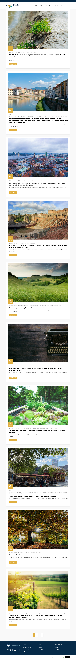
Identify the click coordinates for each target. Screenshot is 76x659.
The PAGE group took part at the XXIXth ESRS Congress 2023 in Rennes (32, 496)
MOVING (28, 552)
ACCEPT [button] (67, 657)
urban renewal (49, 428)
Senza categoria (35, 180)
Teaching (57, 649)
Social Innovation (43, 180)
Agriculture (21, 52)
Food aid (21, 428)
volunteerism (56, 428)
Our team (50, 5)
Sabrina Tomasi (13, 52)
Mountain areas (22, 552)
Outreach (57, 651)
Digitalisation (22, 365)
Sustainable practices (40, 428)
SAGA (37, 52)
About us (34, 5)
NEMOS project (39, 613)
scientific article (41, 365)
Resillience (41, 492)
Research (57, 647)
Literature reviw (28, 365)
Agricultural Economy (15, 116)
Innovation (36, 492)
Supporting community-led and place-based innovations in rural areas (32, 308)
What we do (43, 5)
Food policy (24, 492)
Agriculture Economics (24, 243)
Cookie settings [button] (61, 657)
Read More (13, 64)
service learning (59, 613)
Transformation (24, 493)
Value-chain (38, 552)
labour (31, 428)
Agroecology (27, 52)
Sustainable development (43, 116)
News (66, 5)
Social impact (50, 305)
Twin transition (64, 116)
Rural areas (21, 180)
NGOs (34, 428)
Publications (58, 5)
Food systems (31, 492)
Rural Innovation (28, 180)
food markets (26, 428)
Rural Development (34, 305)
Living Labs (33, 52)
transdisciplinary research (54, 116)
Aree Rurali (23, 116)
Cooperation (29, 116)
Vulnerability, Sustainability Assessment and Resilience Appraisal (31, 555)
